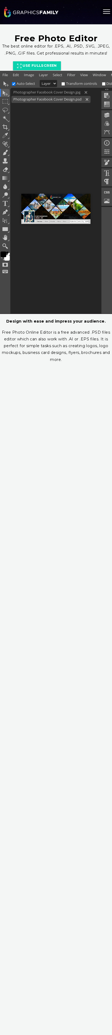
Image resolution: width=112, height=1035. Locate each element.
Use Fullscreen (39, 65)
